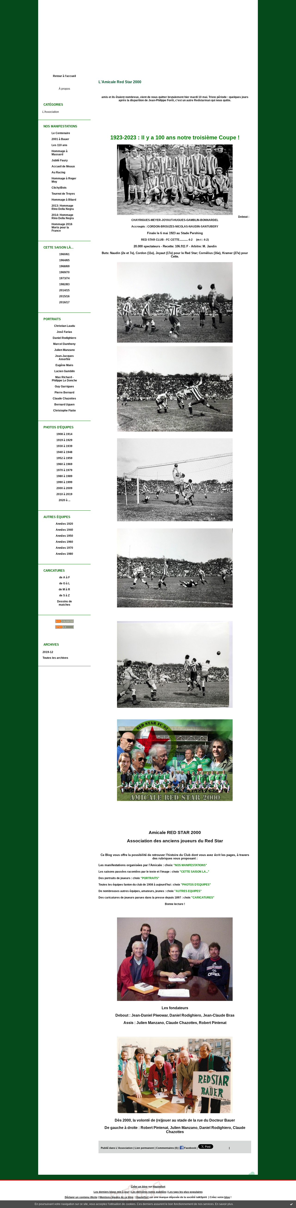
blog (227, 1197)
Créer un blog (139, 1186)
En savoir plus (224, 1204)
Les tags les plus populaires (185, 1191)
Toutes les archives (55, 657)
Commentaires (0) (167, 1148)
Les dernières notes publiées (148, 1191)
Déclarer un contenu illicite (81, 1197)
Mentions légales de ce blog (116, 1197)
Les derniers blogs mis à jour (111, 1191)
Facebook (189, 1148)
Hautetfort (159, 1186)
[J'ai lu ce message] (291, 1204)
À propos (64, 88)
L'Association (50, 111)
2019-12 (48, 652)
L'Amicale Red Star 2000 (120, 82)
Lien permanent (144, 1148)
